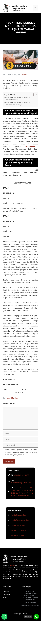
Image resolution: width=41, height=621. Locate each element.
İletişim (5, 597)
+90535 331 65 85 (30, 602)
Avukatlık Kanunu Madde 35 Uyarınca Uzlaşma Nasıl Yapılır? (17, 98)
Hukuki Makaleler (12, 398)
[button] (4, 617)
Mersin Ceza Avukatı (18, 515)
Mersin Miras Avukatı (18, 530)
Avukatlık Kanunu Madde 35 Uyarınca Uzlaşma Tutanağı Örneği (17, 103)
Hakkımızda (6, 594)
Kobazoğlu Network (20, 613)
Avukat (12, 565)
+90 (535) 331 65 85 (21, 475)
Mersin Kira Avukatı (18, 525)
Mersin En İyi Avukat (18, 535)
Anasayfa (6, 591)
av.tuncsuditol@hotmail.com (21, 483)
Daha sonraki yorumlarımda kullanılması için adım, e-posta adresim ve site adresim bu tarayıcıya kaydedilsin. (21, 452)
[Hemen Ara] (36, 616)
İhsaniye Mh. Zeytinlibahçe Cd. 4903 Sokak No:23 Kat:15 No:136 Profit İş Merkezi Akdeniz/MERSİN (30, 595)
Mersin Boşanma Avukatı (20, 520)
